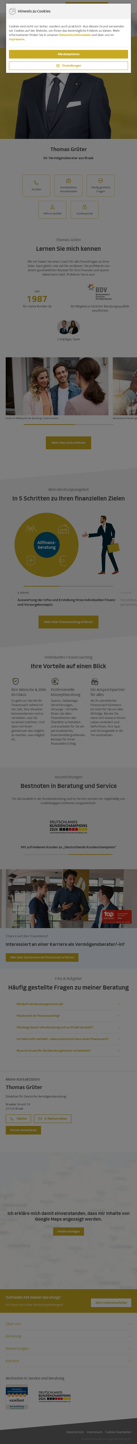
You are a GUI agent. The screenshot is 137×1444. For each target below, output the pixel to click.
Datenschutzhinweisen (75, 35)
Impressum (16, 39)
